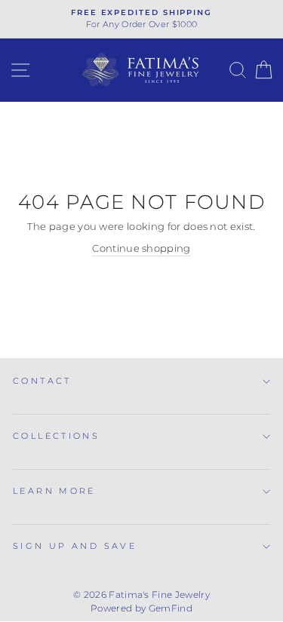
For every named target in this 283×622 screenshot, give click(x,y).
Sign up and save (75, 546)
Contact (42, 380)
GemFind (170, 608)
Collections (56, 435)
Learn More (54, 491)
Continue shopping (141, 248)
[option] (141, 19)
